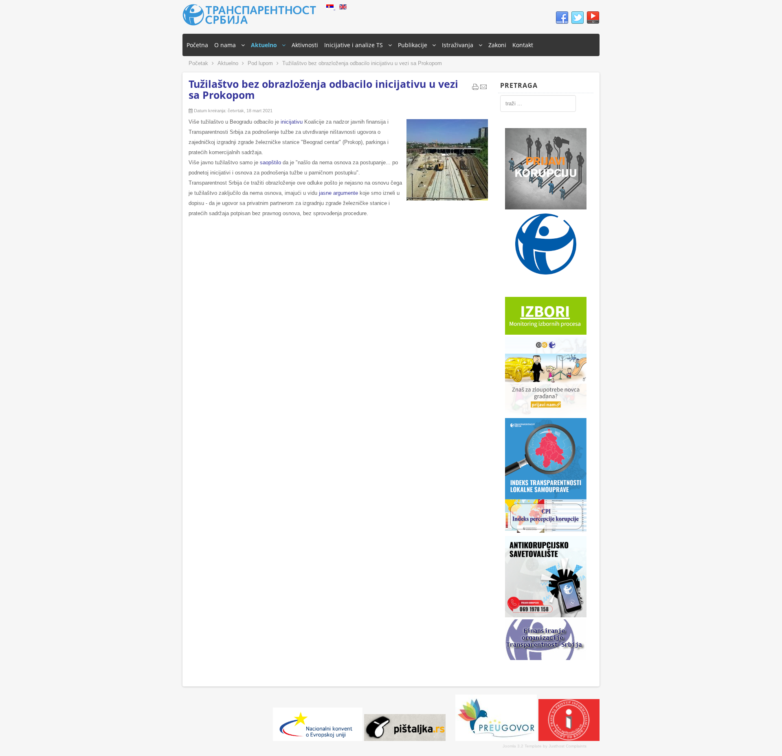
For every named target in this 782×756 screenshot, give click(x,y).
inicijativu (292, 122)
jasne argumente (338, 193)
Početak (198, 63)
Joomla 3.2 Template (522, 746)
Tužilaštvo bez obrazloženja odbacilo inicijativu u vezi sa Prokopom (323, 89)
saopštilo (271, 162)
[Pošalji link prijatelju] (483, 89)
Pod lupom (260, 63)
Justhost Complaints (567, 746)
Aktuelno (227, 63)
